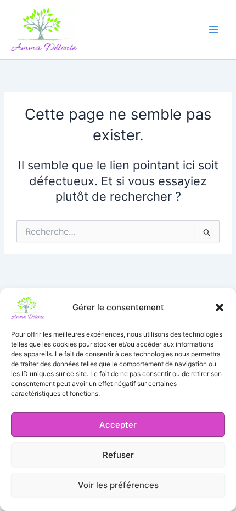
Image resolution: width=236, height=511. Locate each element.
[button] (219, 307)
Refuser (118, 455)
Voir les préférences (118, 485)
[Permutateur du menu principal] (213, 29)
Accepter (118, 424)
